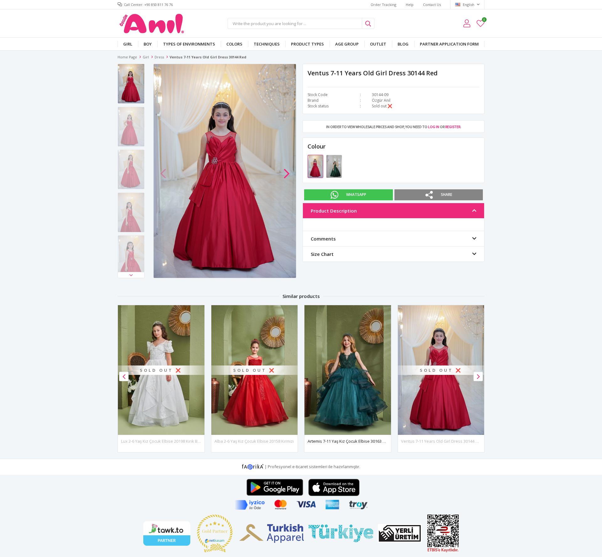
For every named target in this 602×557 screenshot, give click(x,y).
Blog (403, 44)
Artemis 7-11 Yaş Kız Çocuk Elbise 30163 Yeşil (349, 441)
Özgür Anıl (381, 100)
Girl (127, 44)
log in (433, 126)
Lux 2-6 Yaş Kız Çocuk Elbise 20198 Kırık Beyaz (164, 441)
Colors (234, 44)
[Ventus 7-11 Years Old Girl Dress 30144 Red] (316, 166)
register (452, 126)
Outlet (378, 44)
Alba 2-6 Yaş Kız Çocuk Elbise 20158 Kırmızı (254, 441)
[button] (131, 275)
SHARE (446, 194)
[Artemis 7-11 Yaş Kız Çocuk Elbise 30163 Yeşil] (347, 370)
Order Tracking (383, 4)
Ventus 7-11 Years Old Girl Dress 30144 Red (442, 441)
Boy (148, 44)
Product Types (307, 44)
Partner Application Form (449, 44)
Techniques (267, 44)
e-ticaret (300, 466)
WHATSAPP (356, 194)
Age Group (347, 44)
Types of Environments (189, 44)
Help (410, 4)
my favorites (483, 20)
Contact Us (432, 4)
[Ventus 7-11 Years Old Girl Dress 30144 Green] (334, 166)
